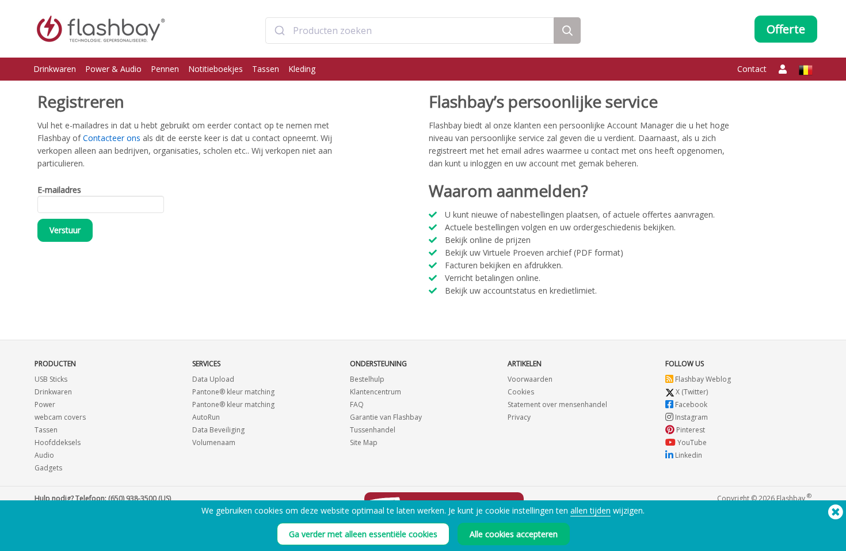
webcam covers (60, 417)
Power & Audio (113, 68)
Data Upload (213, 379)
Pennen (165, 68)
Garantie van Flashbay (386, 417)
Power (45, 404)
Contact (752, 68)
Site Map (364, 442)
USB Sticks (51, 379)
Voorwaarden (530, 379)
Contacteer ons (111, 137)
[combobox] (409, 30)
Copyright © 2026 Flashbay (764, 497)
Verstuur (65, 230)
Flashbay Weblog (702, 379)
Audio (44, 455)
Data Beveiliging (218, 430)
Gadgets (48, 468)
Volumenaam (213, 442)
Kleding (301, 68)
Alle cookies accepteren (514, 534)
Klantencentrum (375, 392)
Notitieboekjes (215, 68)
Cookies (521, 392)
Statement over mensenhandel (557, 404)
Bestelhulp (367, 379)
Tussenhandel (372, 430)
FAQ (357, 404)
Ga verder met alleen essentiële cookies (363, 534)
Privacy (519, 417)
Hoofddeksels (58, 442)
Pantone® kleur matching (233, 392)
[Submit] (279, 30)
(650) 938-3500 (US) (139, 498)
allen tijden (590, 510)
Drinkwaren (54, 68)
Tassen (265, 68)
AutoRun (206, 417)
